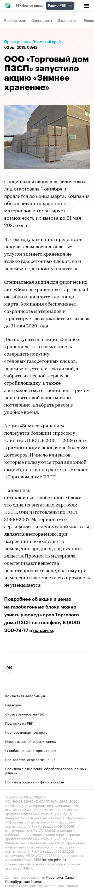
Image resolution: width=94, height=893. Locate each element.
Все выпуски (15, 20)
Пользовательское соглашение (30, 759)
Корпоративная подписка (26, 731)
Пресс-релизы (17, 41)
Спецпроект (41, 20)
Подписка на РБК (19, 722)
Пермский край (46, 41)
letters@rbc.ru (54, 859)
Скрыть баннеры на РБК (24, 713)
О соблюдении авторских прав (30, 750)
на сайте (43, 630)
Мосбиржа (54, 876)
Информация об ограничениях (30, 741)
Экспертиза (68, 20)
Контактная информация (25, 695)
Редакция (13, 704)
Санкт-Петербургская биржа (40, 879)
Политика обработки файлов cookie (34, 781)
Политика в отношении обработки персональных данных (45, 770)
